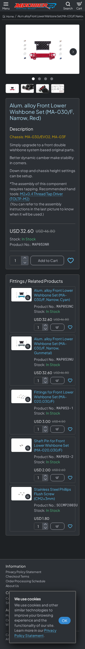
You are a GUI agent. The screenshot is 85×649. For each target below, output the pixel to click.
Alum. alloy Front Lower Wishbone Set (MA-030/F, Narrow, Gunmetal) (53, 345)
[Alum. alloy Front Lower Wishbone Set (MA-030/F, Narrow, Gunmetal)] (21, 343)
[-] (24, 262)
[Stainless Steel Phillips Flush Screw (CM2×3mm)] (21, 493)
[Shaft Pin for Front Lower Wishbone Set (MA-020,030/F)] (21, 445)
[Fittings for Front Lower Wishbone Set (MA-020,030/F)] (21, 396)
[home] (8, 16)
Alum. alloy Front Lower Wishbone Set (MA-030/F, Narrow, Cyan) (53, 295)
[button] (73, 52)
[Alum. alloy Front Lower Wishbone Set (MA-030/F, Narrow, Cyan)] (21, 294)
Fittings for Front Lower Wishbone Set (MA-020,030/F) (53, 396)
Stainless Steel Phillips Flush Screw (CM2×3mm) (52, 494)
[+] (24, 258)
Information (16, 566)
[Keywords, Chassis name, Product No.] (68, 5)
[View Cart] (79, 5)
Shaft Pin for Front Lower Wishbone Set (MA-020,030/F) (51, 445)
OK (64, 620)
